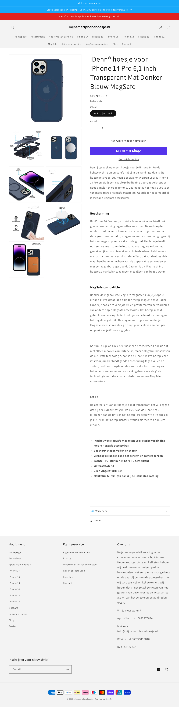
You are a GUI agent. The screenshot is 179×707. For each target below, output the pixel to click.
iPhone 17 (14, 570)
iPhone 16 (14, 577)
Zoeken (13, 626)
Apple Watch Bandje (20, 564)
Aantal (93, 121)
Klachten (68, 577)
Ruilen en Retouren (74, 570)
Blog (11, 620)
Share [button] (97, 520)
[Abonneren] (67, 669)
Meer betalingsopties (129, 159)
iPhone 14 (14, 589)
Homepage (15, 552)
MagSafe (13, 607)
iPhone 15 (14, 583)
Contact (67, 583)
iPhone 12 (14, 601)
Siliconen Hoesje (18, 614)
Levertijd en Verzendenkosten (80, 564)
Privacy (67, 558)
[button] (12, 27)
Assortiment (16, 558)
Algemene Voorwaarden (76, 552)
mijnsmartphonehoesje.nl (84, 699)
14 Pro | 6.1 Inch (103, 113)
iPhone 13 (14, 595)
